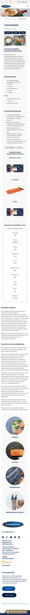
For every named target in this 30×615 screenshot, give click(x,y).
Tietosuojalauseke (8, 558)
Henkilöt (4, 556)
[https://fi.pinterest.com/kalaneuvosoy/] (19, 537)
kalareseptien (5, 383)
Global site (23, 2)
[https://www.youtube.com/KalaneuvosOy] (11, 537)
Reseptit (14, 18)
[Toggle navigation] (27, 6)
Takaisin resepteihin (10, 147)
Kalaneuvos (7, 18)
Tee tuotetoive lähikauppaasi (17, 611)
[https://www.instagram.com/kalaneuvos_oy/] (7, 537)
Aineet (15, 32)
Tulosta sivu (19, 147)
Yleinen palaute (9, 595)
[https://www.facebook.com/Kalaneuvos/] (3, 537)
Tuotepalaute (8, 588)
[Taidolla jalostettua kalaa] (6, 6)
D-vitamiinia (20, 389)
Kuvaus (8, 32)
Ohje (22, 32)
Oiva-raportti (6, 565)
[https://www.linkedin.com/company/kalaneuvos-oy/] (15, 537)
